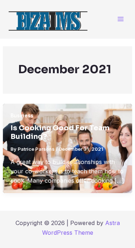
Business (21, 115)
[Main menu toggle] (120, 19)
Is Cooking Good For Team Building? (59, 132)
